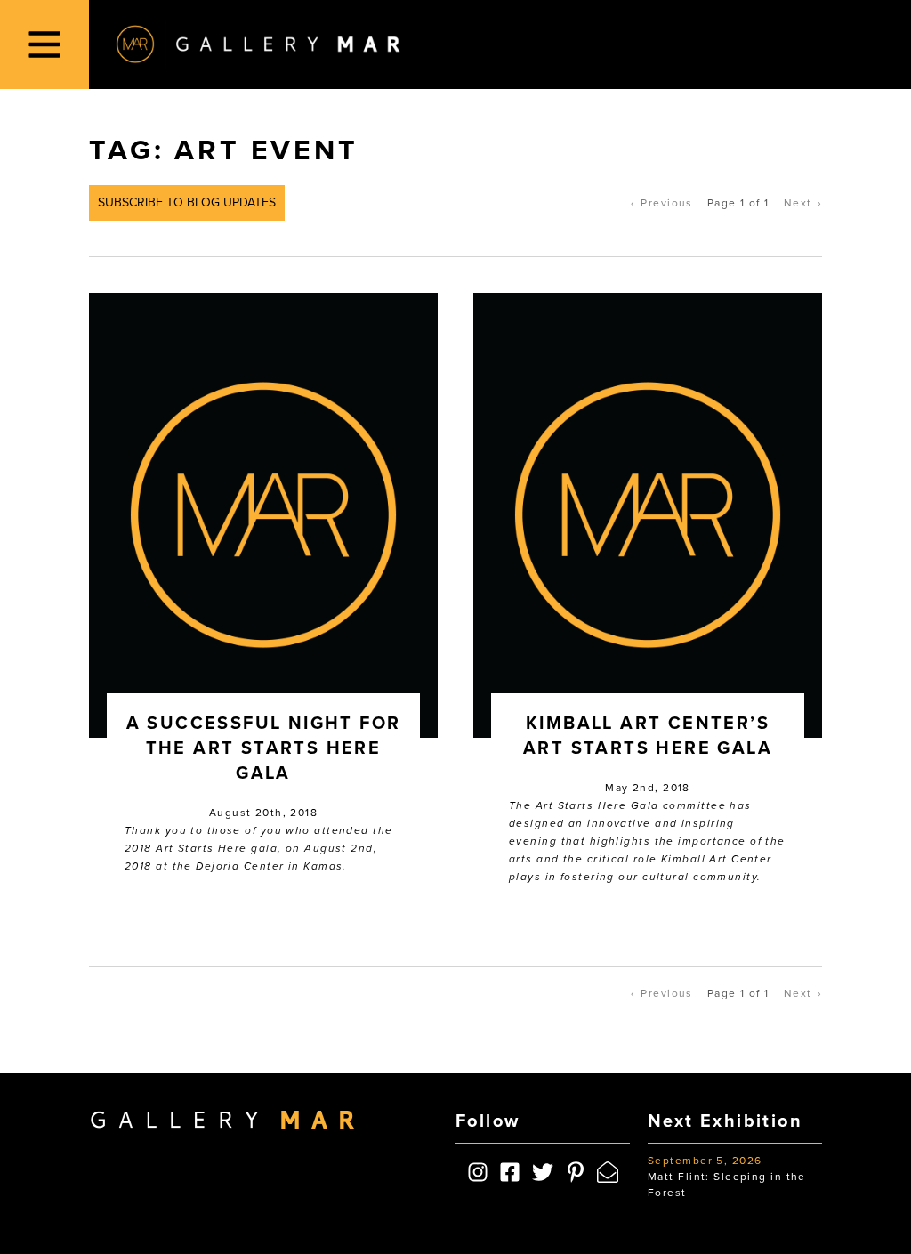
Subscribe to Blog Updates (187, 202)
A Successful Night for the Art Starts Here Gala (263, 748)
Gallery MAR (258, 44)
